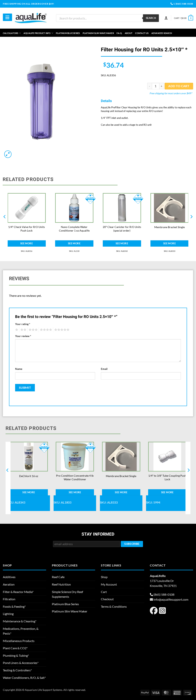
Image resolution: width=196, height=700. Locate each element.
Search (151, 17)
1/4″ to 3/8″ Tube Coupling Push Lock (167, 477)
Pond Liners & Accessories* (20, 663)
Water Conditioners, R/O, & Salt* (24, 677)
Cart (104, 592)
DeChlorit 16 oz (28, 476)
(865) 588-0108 (164, 594)
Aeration (9, 584)
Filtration (9, 599)
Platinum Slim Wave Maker (98, 33)
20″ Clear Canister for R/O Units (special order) (122, 228)
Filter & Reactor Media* (18, 592)
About (128, 33)
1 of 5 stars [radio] (16, 329)
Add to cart (178, 86)
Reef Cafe (58, 577)
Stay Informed (98, 534)
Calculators (10, 33)
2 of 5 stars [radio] (22, 329)
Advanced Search (161, 33)
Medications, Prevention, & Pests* (20, 631)
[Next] (191, 224)
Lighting (8, 614)
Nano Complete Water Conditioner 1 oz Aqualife (74, 228)
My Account (109, 584)
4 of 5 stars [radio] (45, 329)
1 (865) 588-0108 (183, 3)
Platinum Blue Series (68, 33)
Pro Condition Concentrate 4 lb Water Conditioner (75, 477)
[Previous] (5, 224)
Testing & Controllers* (17, 670)
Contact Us (142, 33)
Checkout (107, 599)
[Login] (166, 17)
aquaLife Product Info (37, 33)
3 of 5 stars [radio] (32, 329)
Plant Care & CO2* (15, 648)
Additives (9, 577)
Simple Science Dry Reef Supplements (67, 594)
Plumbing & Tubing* (16, 655)
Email (104, 368)
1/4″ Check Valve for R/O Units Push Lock (26, 228)
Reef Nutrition (61, 584)
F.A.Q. (119, 33)
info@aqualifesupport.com (171, 599)
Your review (23, 336)
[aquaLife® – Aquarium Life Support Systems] (31, 18)
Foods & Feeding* (14, 606)
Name (18, 368)
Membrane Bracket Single (169, 227)
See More (26, 243)
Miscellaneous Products (18, 641)
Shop (104, 577)
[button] (183, 18)
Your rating (22, 324)
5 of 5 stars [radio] (61, 329)
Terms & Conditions (114, 606)
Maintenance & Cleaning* (19, 621)
